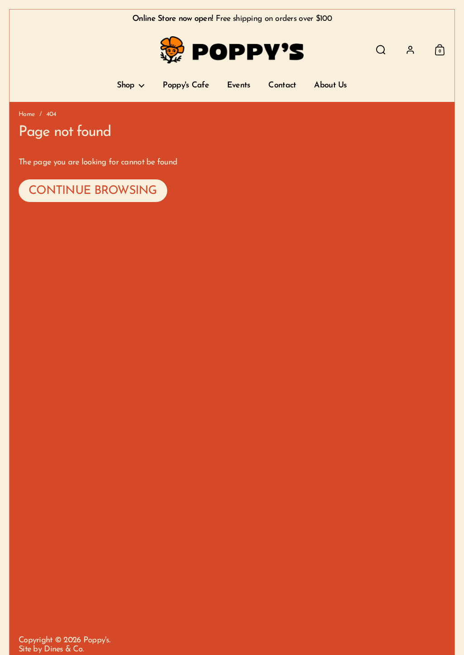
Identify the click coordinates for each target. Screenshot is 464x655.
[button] (381, 49)
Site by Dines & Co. (51, 649)
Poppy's (96, 640)
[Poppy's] (232, 49)
